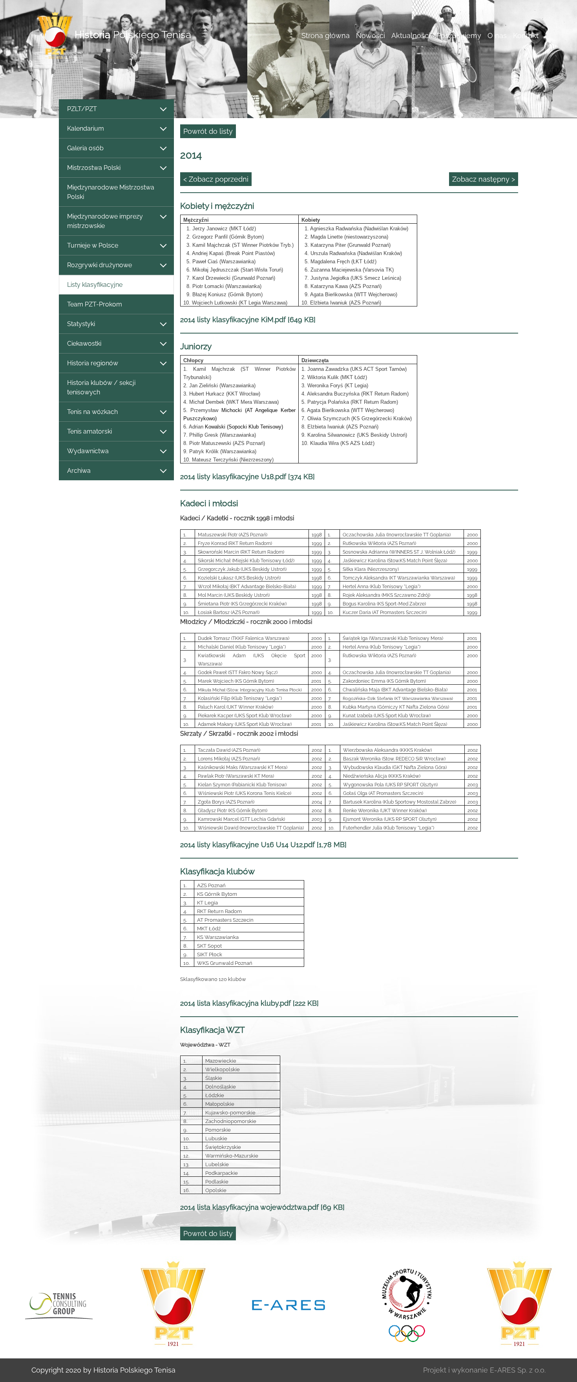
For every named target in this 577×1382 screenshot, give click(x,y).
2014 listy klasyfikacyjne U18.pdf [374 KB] (247, 476)
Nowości (370, 35)
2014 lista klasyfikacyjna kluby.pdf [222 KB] (249, 1003)
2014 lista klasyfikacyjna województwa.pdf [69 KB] (262, 1207)
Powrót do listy (208, 131)
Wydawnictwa (88, 451)
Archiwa (79, 470)
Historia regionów (92, 363)
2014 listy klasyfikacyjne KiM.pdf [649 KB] (248, 319)
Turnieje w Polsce (92, 245)
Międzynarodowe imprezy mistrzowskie (105, 221)
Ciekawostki (84, 343)
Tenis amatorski (89, 431)
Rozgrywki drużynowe (99, 265)
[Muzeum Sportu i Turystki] (404, 1304)
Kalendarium (85, 128)
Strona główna (325, 35)
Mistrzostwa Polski (94, 167)
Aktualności (410, 35)
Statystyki (81, 324)
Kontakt (526, 35)
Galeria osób (85, 148)
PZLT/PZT (82, 109)
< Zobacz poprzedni (215, 179)
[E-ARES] (288, 1304)
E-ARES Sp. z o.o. (518, 1370)
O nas (497, 35)
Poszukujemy (458, 35)
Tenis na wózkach (92, 412)
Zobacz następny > (483, 179)
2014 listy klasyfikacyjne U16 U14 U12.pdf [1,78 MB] (263, 845)
